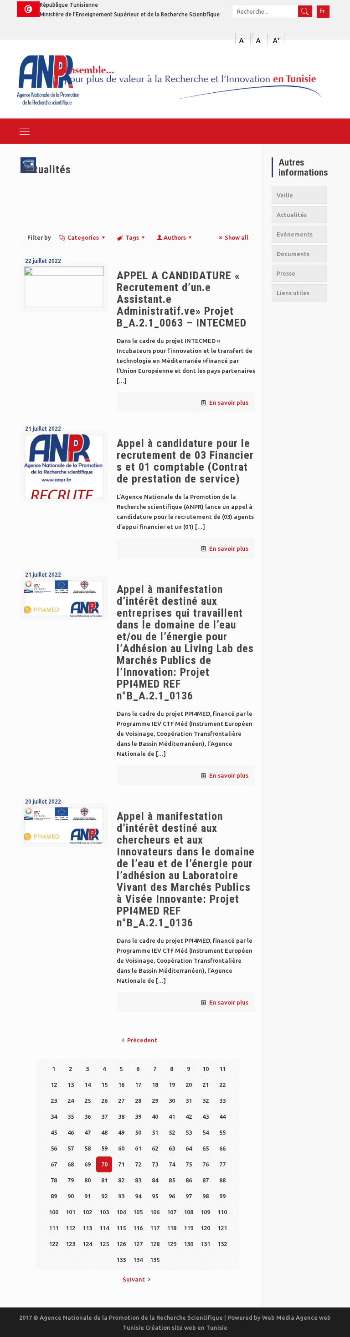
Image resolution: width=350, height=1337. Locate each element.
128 (155, 1244)
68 (70, 1164)
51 (155, 1132)
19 (172, 1084)
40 (155, 1116)
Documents (293, 254)
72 (138, 1164)
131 (205, 1244)
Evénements (295, 234)
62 (155, 1148)
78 (54, 1180)
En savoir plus (228, 402)
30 (172, 1100)
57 (70, 1148)
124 (87, 1244)
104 (121, 1212)
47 (87, 1132)
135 (155, 1260)
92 (104, 1196)
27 (121, 1100)
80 (87, 1180)
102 (87, 1212)
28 (138, 1100)
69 (87, 1164)
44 (222, 1116)
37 (104, 1116)
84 (155, 1180)
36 (87, 1116)
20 (188, 1084)
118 (171, 1228)
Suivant (134, 1279)
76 (205, 1164)
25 (87, 1100)
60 (121, 1148)
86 (188, 1180)
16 (121, 1084)
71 (121, 1164)
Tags (132, 237)
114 (104, 1228)
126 (121, 1244)
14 (87, 1084)
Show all (236, 237)
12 (54, 1084)
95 (155, 1196)
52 (172, 1132)
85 (172, 1180)
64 (188, 1148)
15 (104, 1084)
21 (205, 1084)
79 (70, 1180)
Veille (285, 195)
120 (205, 1228)
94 (138, 1196)
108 (188, 1212)
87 (205, 1180)
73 (155, 1164)
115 (121, 1228)
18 (155, 1084)
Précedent (142, 1040)
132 (222, 1244)
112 (70, 1228)
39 (138, 1116)
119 (188, 1228)
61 (138, 1148)
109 (205, 1212)
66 (222, 1148)
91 (87, 1196)
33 (222, 1100)
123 (70, 1244)
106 (155, 1212)
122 (53, 1244)
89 (54, 1196)
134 (138, 1260)
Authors (175, 237)
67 (54, 1164)
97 (188, 1196)
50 (138, 1132)
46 (70, 1132)
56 (54, 1148)
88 (222, 1180)
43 (205, 1116)
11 (222, 1069)
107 (171, 1212)
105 (138, 1212)
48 (104, 1132)
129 (171, 1244)
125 (104, 1244)
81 (104, 1180)
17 (138, 1084)
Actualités (292, 214)
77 (222, 1164)
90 (70, 1196)
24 (70, 1100)
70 (104, 1164)
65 (205, 1148)
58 (87, 1148)
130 (188, 1244)
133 (121, 1260)
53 (188, 1132)
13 (70, 1084)
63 (172, 1148)
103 (104, 1212)
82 (121, 1180)
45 (54, 1132)
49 (121, 1132)
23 (54, 1100)
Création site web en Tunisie (186, 1327)
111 (53, 1228)
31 (188, 1100)
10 (205, 1069)
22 (222, 1084)
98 (205, 1196)
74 (172, 1164)
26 (104, 1100)
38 (121, 1116)
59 (104, 1148)
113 (87, 1228)
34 (54, 1116)
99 (222, 1196)
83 (138, 1180)
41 (172, 1116)
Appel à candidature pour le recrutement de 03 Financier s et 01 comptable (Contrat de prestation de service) (185, 461)
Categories (83, 237)
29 (155, 1100)
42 (188, 1116)
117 (155, 1228)
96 (172, 1196)
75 (188, 1164)
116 (138, 1228)
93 (121, 1196)
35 (70, 1116)
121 (222, 1228)
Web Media (279, 1317)
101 (70, 1212)
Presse (286, 273)
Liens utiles (293, 293)
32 (205, 1100)
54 (205, 1132)
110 (222, 1212)
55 (222, 1132)
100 (53, 1212)
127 (138, 1244)
